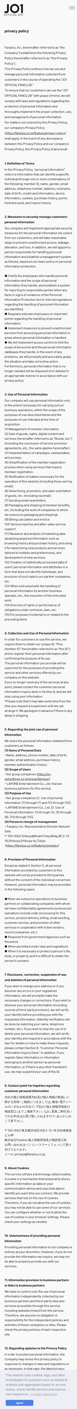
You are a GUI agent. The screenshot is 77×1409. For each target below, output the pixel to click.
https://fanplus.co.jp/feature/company (32, 845)
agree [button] (19, 1402)
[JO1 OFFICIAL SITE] (13, 14)
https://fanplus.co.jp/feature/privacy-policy (35, 133)
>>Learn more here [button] (43, 1394)
